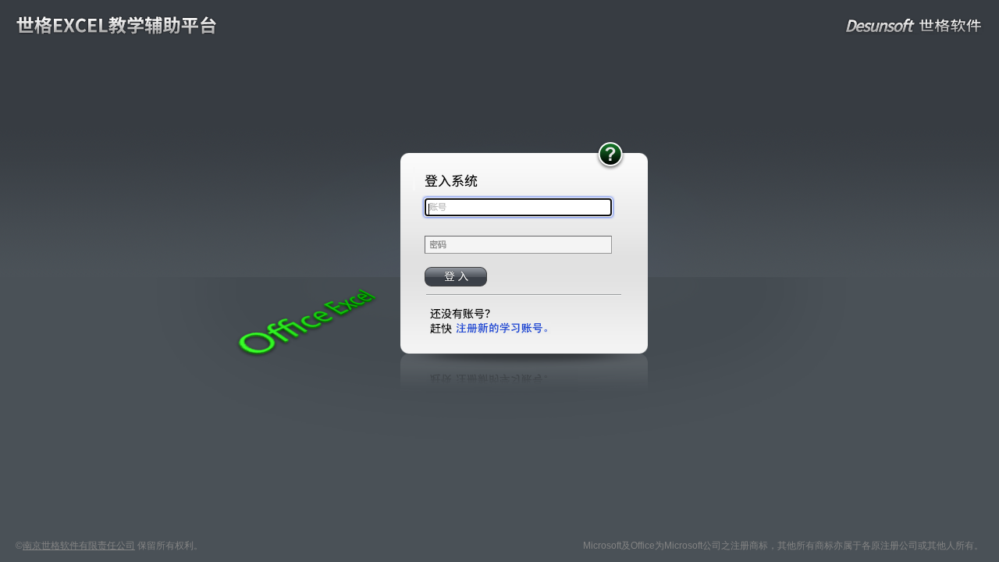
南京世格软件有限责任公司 (79, 545)
